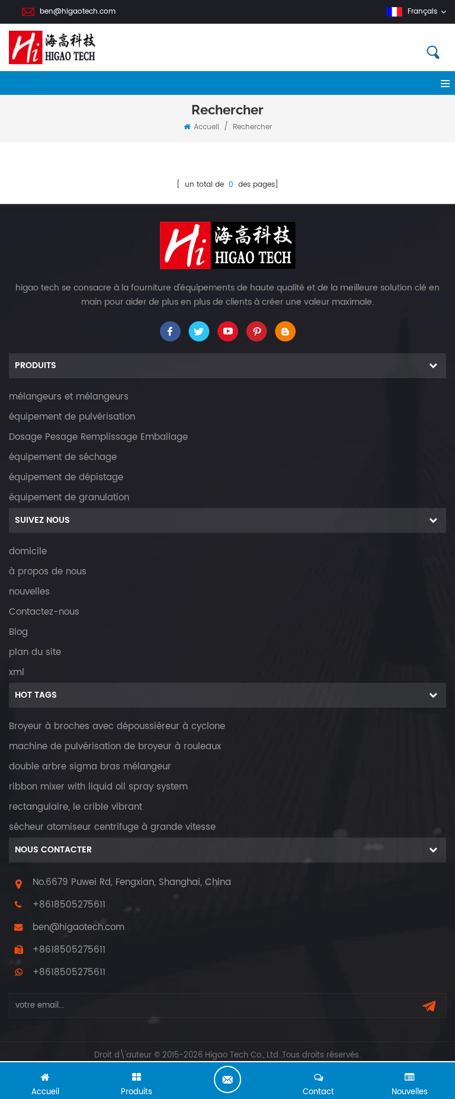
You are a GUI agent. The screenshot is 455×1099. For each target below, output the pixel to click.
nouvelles (29, 591)
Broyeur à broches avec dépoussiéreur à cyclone (117, 726)
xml (16, 672)
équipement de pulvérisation (72, 417)
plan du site (35, 652)
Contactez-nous (44, 612)
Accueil (206, 127)
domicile (28, 551)
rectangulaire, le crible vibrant (75, 807)
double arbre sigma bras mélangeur (90, 766)
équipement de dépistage (66, 477)
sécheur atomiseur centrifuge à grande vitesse (112, 827)
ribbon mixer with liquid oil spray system (98, 786)
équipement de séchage (63, 457)
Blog (18, 632)
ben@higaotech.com (78, 11)
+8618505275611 (69, 904)
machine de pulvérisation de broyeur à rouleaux (115, 746)
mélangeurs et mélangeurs (69, 396)
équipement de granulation (69, 497)
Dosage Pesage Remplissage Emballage (98, 437)
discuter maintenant (227, 1079)
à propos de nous (47, 571)
